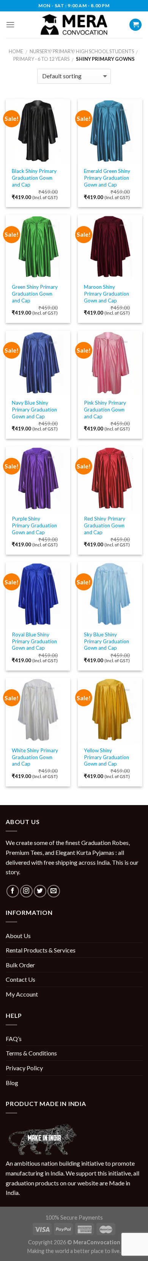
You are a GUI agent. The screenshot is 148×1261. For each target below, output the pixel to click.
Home (16, 51)
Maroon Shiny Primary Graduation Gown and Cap (106, 293)
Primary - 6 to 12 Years (41, 59)
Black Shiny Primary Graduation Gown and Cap (34, 177)
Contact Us (20, 979)
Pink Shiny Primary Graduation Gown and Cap (105, 409)
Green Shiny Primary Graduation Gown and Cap (35, 293)
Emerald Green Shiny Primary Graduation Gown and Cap (107, 177)
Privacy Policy (24, 1067)
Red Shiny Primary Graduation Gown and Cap (104, 525)
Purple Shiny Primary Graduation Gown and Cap (34, 525)
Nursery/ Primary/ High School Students (82, 51)
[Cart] (135, 25)
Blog (12, 1082)
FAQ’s (14, 1038)
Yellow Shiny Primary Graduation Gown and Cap (106, 757)
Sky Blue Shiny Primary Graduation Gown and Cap (106, 641)
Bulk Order (20, 964)
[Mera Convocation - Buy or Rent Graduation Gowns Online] (74, 25)
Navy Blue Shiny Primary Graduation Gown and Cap (34, 409)
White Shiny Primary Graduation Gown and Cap (35, 757)
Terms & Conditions (31, 1053)
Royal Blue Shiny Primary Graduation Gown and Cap (34, 641)
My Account (22, 994)
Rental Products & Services (41, 950)
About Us (18, 935)
